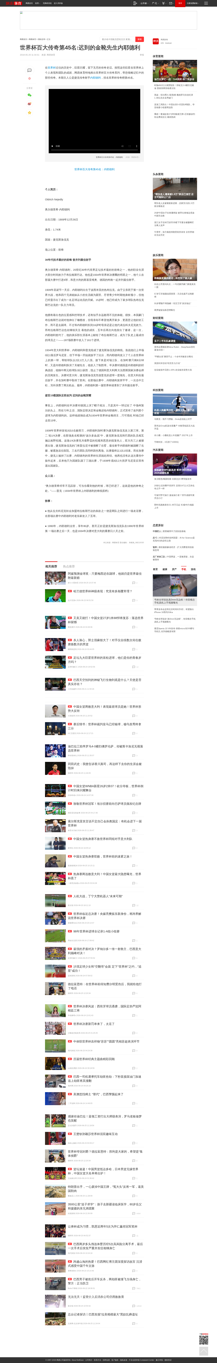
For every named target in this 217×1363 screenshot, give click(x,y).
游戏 (193, 569)
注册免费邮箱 (192, 3)
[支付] (164, 3)
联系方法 (97, 1360)
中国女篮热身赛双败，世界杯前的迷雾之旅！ (102, 856)
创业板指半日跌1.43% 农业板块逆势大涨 (173, 370)
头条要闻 (158, 174)
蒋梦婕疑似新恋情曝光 (164, 310)
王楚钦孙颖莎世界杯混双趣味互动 (95, 1134)
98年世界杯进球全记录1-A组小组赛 (96, 931)
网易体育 (32, 39)
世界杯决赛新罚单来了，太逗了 (94, 1024)
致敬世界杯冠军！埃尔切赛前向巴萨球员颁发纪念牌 (107, 803)
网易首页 (29, 3)
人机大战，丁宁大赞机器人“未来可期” (98, 896)
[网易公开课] (144, 3)
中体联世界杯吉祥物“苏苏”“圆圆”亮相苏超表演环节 (106, 1041)
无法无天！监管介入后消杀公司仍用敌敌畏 (96, 1296)
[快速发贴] (29, 70)
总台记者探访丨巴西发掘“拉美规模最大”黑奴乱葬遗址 (103, 1314)
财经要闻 (158, 318)
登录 (180, 3)
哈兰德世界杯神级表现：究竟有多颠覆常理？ (102, 591)
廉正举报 (159, 1360)
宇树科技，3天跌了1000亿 (166, 442)
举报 (142, 55)
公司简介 (88, 1360)
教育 (155, 569)
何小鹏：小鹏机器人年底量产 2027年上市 (173, 435)
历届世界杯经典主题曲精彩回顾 (94, 1059)
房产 (174, 569)
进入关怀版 (58, 3)
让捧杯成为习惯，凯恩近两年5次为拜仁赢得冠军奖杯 (102, 1226)
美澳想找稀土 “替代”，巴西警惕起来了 (98, 1094)
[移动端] (135, 3)
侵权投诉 (168, 1360)
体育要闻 (158, 56)
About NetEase (78, 1360)
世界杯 (52, 67)
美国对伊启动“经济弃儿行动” (167, 363)
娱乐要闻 (158, 255)
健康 (165, 569)
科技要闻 (158, 390)
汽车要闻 (158, 449)
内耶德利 (95, 77)
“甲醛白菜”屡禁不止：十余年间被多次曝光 (173, 356)
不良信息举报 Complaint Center (141, 1360)
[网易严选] (155, 3)
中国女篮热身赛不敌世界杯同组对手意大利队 (102, 838)
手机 (183, 569)
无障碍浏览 (47, 3)
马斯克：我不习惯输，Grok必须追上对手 (173, 419)
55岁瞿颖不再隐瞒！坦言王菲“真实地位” (172, 303)
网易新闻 (164, 40)
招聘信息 (106, 1360)
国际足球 (41, 39)
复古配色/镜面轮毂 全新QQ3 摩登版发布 (172, 479)
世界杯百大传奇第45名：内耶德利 (109, 157)
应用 (37, 3)
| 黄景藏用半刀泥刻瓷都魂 (169, 531)
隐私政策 (123, 1360)
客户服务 (115, 1360)
